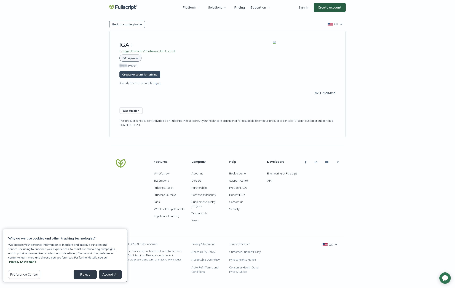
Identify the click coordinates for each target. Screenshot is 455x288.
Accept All (110, 274)
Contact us (236, 202)
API (269, 180)
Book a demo (237, 173)
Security (234, 209)
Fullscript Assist (163, 187)
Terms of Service (239, 244)
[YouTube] (326, 162)
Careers (196, 180)
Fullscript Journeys (165, 195)
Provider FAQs (238, 187)
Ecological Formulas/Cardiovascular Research (147, 51)
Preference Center (24, 274)
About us (197, 173)
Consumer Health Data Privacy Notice (243, 269)
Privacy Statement (203, 244)
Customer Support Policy (245, 252)
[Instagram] (338, 162)
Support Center (239, 180)
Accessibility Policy (203, 252)
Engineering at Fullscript (282, 173)
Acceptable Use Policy (205, 259)
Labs (157, 202)
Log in (156, 83)
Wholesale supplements (169, 209)
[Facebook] (306, 162)
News (195, 220)
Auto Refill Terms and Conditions (204, 269)
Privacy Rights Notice (242, 259)
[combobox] (335, 24)
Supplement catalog (166, 216)
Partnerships (199, 187)
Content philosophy (203, 195)
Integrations (161, 180)
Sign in (303, 7)
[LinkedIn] (316, 162)
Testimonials (199, 213)
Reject (85, 274)
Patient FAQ (237, 195)
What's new (162, 173)
